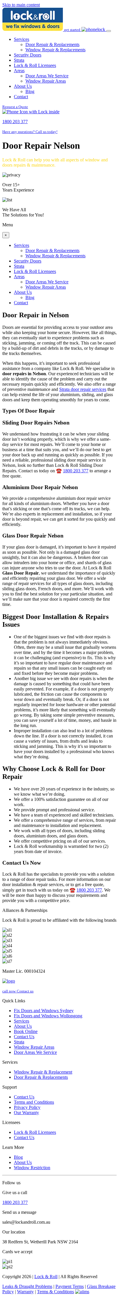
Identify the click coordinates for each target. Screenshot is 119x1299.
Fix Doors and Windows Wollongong (48, 1015)
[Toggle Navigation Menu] (108, 31)
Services (21, 39)
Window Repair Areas (45, 81)
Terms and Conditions (34, 1102)
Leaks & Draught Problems (27, 1286)
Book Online (26, 1031)
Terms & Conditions (55, 1291)
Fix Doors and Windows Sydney (44, 1010)
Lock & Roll (45, 1276)
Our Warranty (26, 1112)
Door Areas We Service (46, 75)
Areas (19, 70)
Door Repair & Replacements (52, 44)
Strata (19, 60)
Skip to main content (21, 4)
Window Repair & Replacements (55, 49)
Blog (29, 91)
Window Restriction (32, 1167)
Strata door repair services (82, 389)
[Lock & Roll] (33, 29)
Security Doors (27, 54)
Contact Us (24, 1036)
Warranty (25, 1291)
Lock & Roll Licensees (35, 65)
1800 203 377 (75, 470)
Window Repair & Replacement (43, 1072)
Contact (21, 96)
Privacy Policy (27, 1107)
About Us (23, 86)
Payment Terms (69, 1286)
